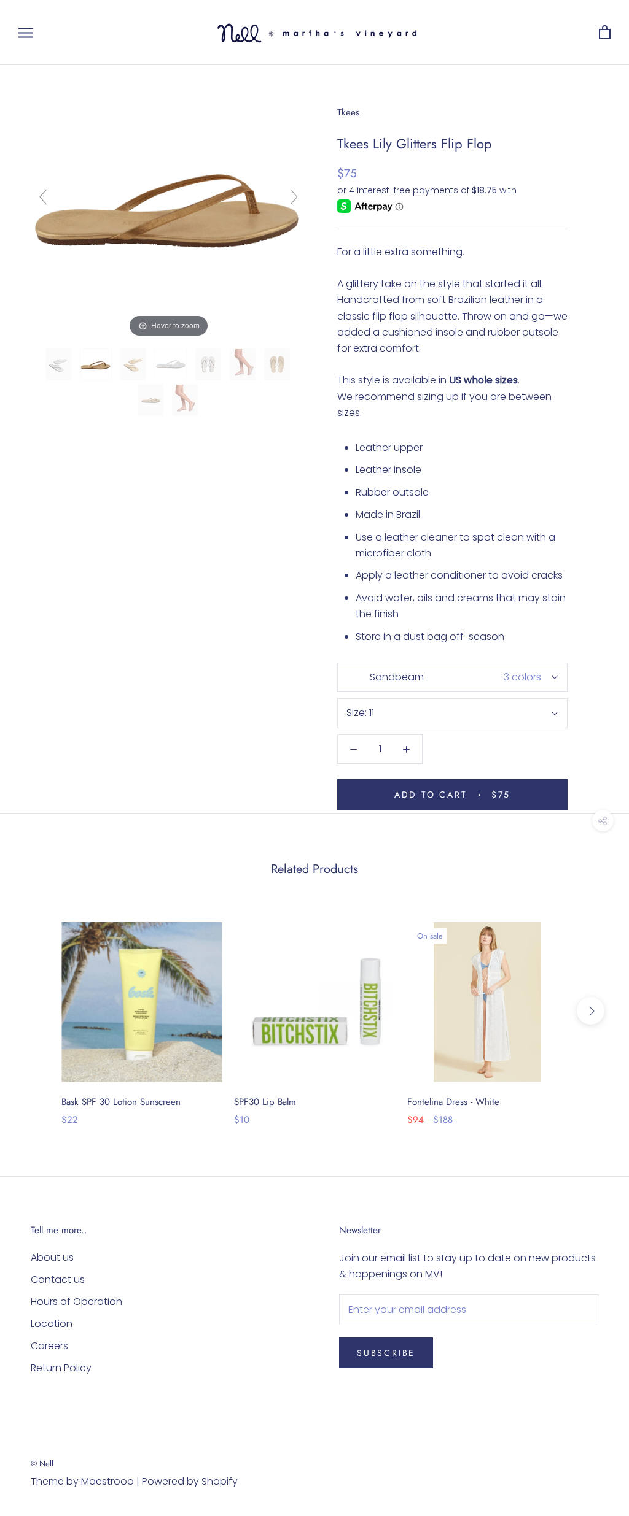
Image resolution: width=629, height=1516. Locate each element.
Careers (49, 1346)
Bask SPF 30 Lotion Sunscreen (121, 1102)
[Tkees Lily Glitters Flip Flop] (59, 364)
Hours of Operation (76, 1302)
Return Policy (61, 1368)
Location (51, 1324)
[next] (590, 1011)
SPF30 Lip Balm (265, 1102)
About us (52, 1257)
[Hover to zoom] (169, 202)
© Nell (42, 1463)
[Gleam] (172, 364)
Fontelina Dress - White (453, 1102)
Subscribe (386, 1353)
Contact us (58, 1279)
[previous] (38, 1011)
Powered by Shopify (190, 1481)
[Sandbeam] (97, 364)
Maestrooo (107, 1481)
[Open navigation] (25, 32)
